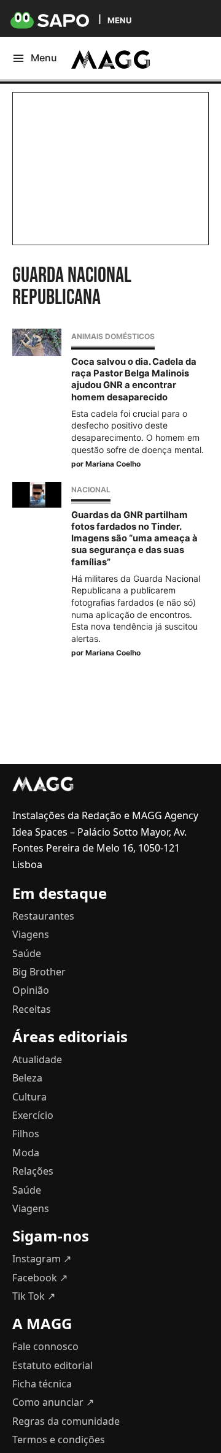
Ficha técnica (42, 1383)
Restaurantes (43, 916)
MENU (119, 20)
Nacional (90, 489)
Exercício (32, 1115)
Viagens (30, 934)
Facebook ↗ (40, 1277)
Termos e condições (58, 1439)
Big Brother (39, 971)
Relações (32, 1171)
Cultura (29, 1097)
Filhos (25, 1133)
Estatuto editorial (52, 1365)
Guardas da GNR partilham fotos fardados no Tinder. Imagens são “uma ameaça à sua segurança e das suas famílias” (134, 538)
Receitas (31, 1009)
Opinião (30, 990)
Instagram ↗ (41, 1258)
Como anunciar (53, 1402)
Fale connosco (45, 1346)
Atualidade (37, 1059)
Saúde (26, 953)
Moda (25, 1152)
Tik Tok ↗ (33, 1296)
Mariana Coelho (113, 463)
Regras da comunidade (66, 1421)
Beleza (27, 1078)
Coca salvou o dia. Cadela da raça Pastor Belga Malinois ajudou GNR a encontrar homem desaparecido (133, 379)
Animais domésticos (113, 336)
